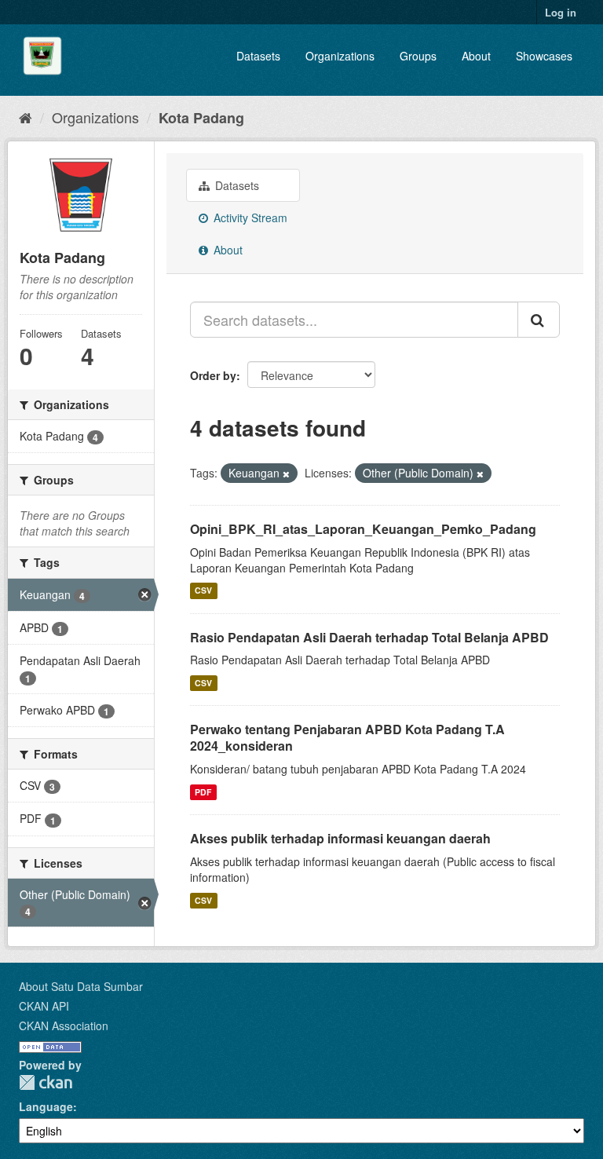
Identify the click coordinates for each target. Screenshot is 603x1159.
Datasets (258, 56)
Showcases (544, 56)
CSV (203, 591)
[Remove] (286, 473)
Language (46, 1106)
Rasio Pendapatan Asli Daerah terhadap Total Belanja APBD (369, 637)
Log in (560, 12)
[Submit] (538, 320)
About (476, 56)
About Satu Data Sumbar (81, 986)
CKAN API (44, 1006)
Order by (213, 375)
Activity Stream (248, 217)
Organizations (340, 56)
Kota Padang (201, 118)
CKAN (45, 1082)
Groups (418, 56)
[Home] (25, 117)
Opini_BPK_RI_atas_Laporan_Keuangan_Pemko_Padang (363, 529)
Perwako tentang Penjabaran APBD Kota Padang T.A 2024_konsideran (347, 737)
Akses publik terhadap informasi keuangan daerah (340, 838)
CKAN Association (63, 1025)
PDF (203, 792)
